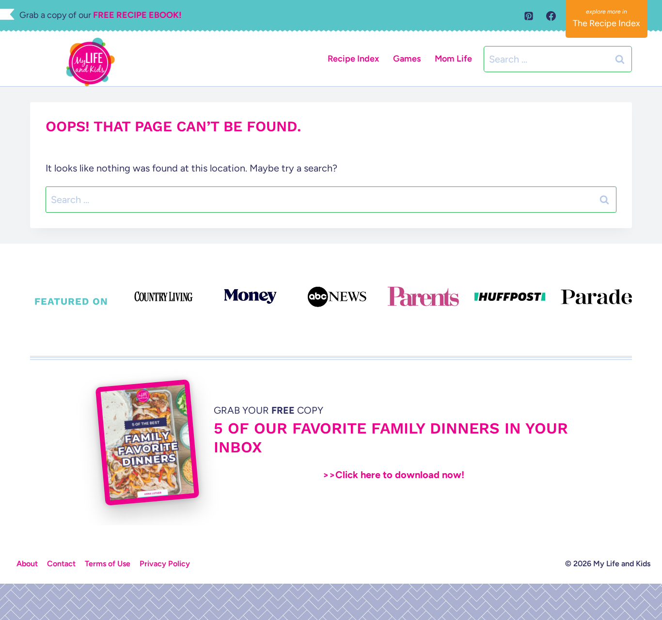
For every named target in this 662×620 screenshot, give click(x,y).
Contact (61, 563)
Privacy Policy (165, 563)
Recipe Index (353, 58)
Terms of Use (107, 563)
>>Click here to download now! (393, 474)
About (27, 563)
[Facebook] (551, 16)
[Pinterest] (528, 16)
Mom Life (453, 58)
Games (407, 58)
